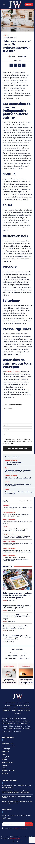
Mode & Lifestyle (11, 460)
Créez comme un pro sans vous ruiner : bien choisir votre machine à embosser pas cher (17, 637)
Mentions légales (15, 838)
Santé (7, 468)
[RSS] (17, 841)
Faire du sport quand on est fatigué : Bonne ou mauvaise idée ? (18, 471)
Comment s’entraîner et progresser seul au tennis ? (18, 485)
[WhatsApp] (23, 65)
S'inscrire (29, 824)
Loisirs (5, 35)
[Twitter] (15, 65)
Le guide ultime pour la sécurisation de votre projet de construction (17, 544)
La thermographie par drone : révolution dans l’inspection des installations (26, 682)
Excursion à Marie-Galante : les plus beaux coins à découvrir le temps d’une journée (17, 515)
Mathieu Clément (20, 56)
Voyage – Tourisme (9, 512)
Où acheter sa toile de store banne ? (18, 478)
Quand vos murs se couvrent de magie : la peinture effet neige (15, 627)
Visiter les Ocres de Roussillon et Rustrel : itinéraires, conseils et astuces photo (16, 537)
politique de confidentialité (20, 828)
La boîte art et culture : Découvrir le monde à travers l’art (9, 681)
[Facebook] (11, 65)
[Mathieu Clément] (10, 56)
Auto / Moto (21, 501)
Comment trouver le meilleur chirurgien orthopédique (19, 492)
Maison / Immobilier (9, 519)
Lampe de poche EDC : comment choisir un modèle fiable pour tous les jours (16, 617)
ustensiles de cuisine (12, 371)
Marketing (6, 505)
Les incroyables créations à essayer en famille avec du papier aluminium (15, 529)
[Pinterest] (19, 65)
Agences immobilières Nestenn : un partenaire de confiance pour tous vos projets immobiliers (15, 559)
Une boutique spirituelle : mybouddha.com (14, 463)
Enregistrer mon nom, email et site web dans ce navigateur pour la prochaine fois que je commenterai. (17, 441)
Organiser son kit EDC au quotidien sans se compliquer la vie (17, 607)
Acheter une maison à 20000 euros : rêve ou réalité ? (17, 522)
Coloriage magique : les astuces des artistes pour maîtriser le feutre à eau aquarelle (17, 595)
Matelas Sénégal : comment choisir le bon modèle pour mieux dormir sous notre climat (17, 551)
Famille (5, 526)
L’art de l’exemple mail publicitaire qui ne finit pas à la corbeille (17, 508)
